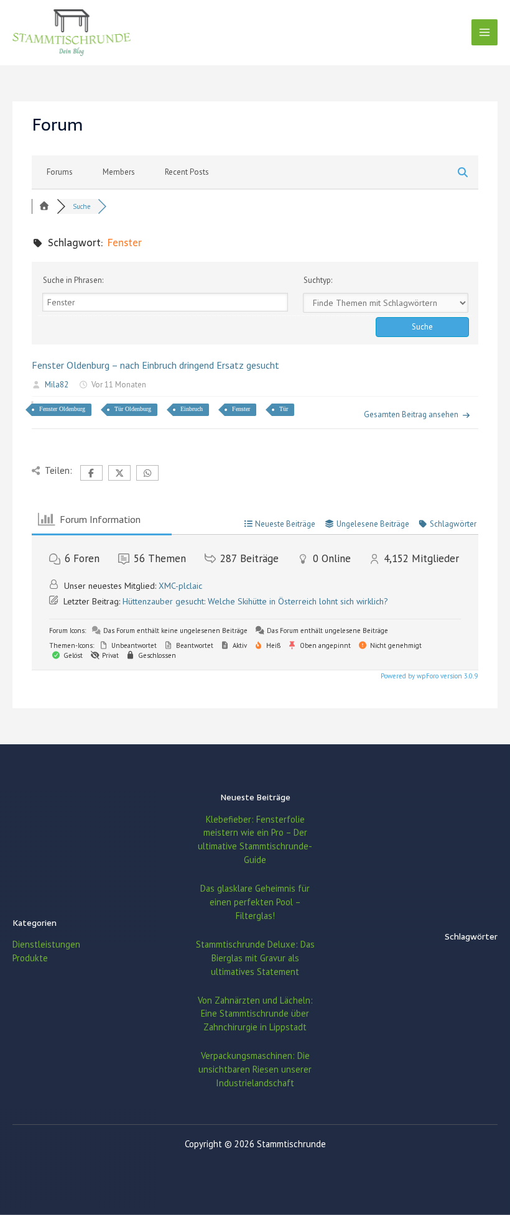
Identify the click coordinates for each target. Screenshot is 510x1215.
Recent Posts (187, 172)
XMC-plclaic (180, 585)
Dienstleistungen (46, 944)
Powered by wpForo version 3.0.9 (428, 676)
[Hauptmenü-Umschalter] (484, 32)
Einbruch (191, 408)
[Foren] (44, 206)
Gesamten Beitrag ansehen (411, 414)
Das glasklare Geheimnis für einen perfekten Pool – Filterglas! (255, 902)
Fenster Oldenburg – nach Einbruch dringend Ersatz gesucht (155, 365)
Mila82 (56, 384)
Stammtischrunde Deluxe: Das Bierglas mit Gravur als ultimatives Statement (255, 957)
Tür (283, 408)
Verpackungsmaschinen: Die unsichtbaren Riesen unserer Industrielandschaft (255, 1069)
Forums (60, 172)
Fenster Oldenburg (62, 408)
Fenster (241, 408)
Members (119, 172)
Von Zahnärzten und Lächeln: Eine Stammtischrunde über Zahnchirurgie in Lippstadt (255, 1013)
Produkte (30, 958)
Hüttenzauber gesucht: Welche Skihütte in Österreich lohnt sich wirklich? (255, 601)
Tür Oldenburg (132, 408)
